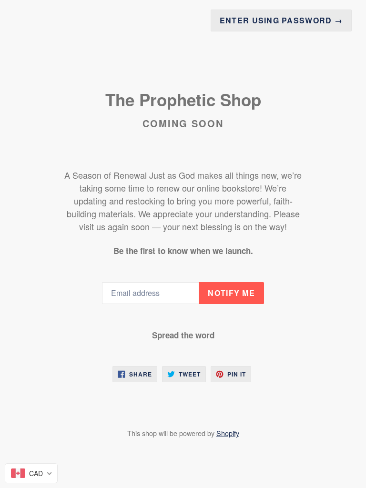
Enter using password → (281, 20)
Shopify (227, 433)
